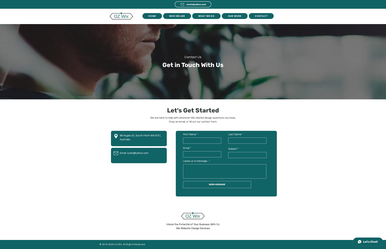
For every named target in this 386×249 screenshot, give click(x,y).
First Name (189, 134)
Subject (232, 149)
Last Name (234, 134)
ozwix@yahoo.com (138, 153)
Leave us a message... (196, 161)
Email (186, 148)
